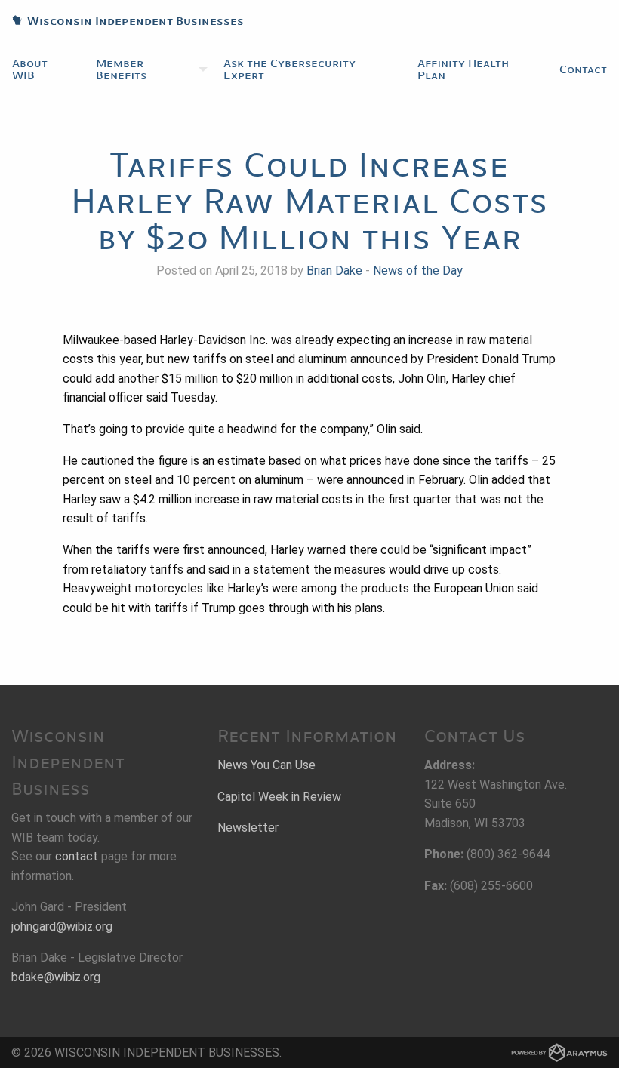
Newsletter (248, 827)
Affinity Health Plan (463, 69)
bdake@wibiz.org (55, 977)
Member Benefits (121, 69)
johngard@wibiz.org (61, 926)
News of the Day (418, 270)
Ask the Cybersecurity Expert (289, 69)
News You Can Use (266, 765)
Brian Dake (334, 270)
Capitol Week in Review (279, 796)
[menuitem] (42, 69)
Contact (583, 69)
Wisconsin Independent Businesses (122, 21)
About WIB (30, 69)
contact (76, 856)
